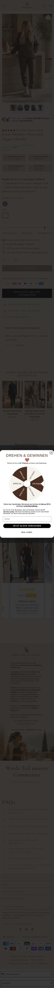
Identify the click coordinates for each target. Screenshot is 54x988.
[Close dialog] (51, 452)
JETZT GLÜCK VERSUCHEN (27, 526)
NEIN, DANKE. (27, 532)
